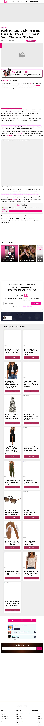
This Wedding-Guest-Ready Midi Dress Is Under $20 (31, 512)
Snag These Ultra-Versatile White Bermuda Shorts (30, 542)
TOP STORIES (30, 40)
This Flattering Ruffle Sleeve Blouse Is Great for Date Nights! (31, 573)
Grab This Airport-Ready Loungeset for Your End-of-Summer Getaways (31, 383)
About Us (3, 713)
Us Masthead (3, 714)
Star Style (25, 1)
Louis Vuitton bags (14, 199)
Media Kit (3, 719)
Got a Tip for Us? (4, 716)
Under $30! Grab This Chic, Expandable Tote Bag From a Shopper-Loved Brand (12, 604)
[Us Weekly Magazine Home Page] (5, 1)
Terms (24, 306)
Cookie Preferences (20, 718)
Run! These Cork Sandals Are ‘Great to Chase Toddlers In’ (31, 448)
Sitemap (2, 721)
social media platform (23, 109)
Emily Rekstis (4, 40)
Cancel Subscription (39, 723)
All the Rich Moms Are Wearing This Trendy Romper (12, 482)
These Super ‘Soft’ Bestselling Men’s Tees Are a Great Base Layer (31, 351)
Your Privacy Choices (18, 721)
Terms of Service (19, 713)
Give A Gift (39, 716)
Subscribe (34, 1)
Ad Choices (18, 724)
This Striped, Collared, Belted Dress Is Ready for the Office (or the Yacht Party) (31, 417)
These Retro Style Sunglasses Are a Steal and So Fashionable (12, 512)
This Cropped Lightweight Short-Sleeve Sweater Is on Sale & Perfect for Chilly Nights (11, 384)
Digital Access (40, 713)
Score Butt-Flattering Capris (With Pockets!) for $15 (12, 573)
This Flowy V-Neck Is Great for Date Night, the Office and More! (12, 350)
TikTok (31, 83)
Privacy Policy (29, 306)
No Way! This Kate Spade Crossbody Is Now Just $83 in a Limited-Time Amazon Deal (24, 208)
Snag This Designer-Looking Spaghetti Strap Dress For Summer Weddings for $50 (12, 450)
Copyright (18, 716)
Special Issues (40, 718)
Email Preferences (4, 718)
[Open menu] (2, 2)
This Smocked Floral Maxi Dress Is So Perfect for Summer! (12, 416)
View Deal (25, 210)
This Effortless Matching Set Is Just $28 (30, 482)
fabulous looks (13, 111)
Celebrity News (12, 1)
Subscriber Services (39, 720)
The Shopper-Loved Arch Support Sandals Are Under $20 (12, 542)
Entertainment (19, 1)
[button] (39, 1)
